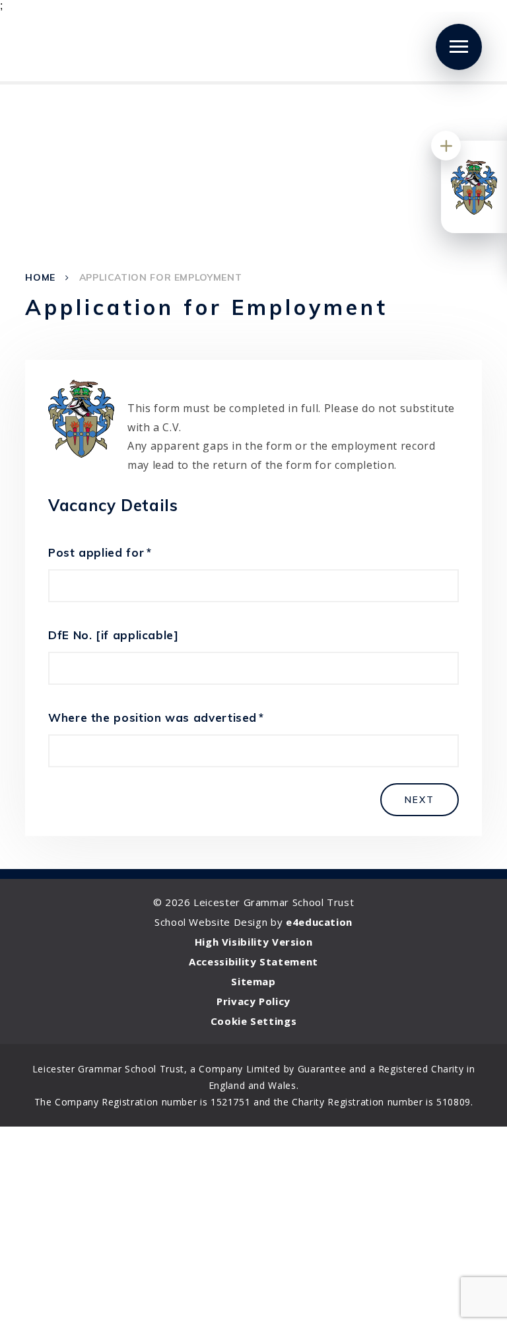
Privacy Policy (253, 1001)
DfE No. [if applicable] (113, 635)
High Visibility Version (254, 941)
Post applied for (99, 552)
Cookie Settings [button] (254, 1021)
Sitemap (253, 981)
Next (419, 800)
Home (40, 277)
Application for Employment (160, 277)
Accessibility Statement (253, 961)
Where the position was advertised (156, 717)
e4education (319, 921)
